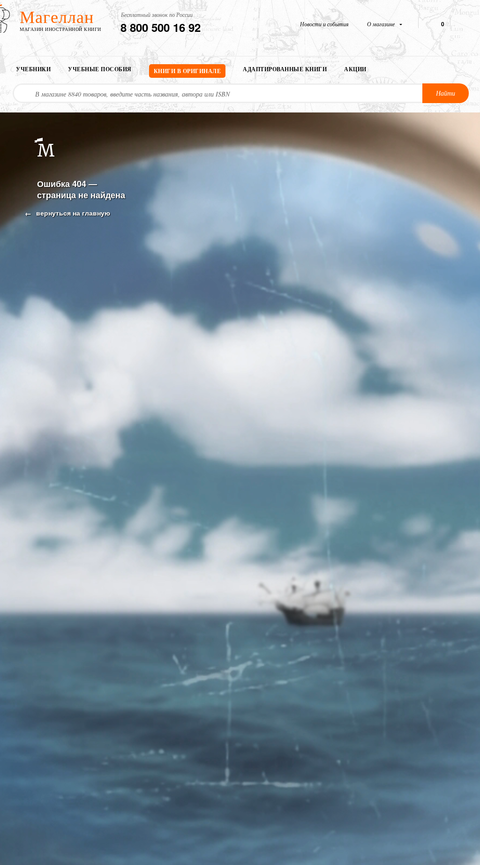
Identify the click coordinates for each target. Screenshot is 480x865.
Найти (445, 93)
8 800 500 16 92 (160, 27)
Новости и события (324, 24)
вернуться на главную (72, 212)
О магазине (381, 24)
